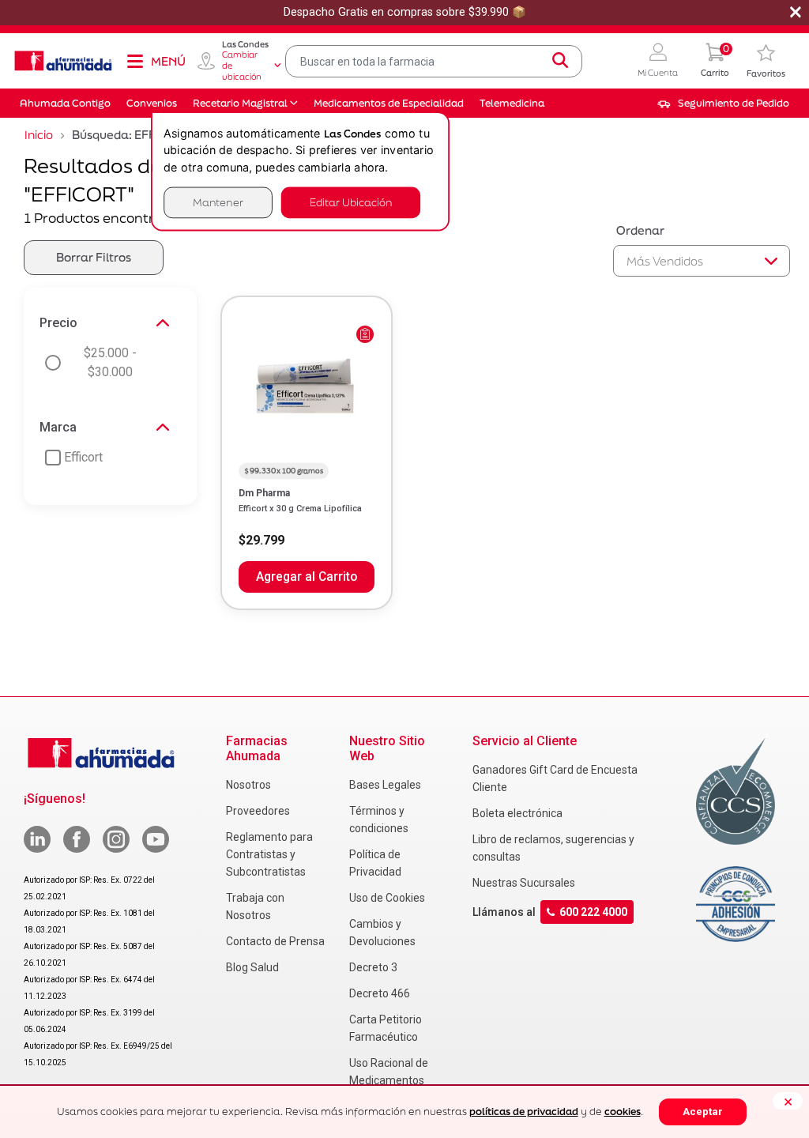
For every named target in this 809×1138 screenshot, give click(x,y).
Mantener (218, 202)
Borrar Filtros (93, 257)
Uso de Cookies (387, 897)
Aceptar (703, 1111)
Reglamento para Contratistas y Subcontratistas (269, 854)
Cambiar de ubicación (242, 65)
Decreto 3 (373, 967)
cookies (622, 1111)
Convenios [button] (151, 103)
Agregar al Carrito (306, 577)
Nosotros (248, 784)
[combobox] (433, 61)
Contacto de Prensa (275, 941)
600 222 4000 (593, 912)
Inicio (38, 134)
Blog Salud (252, 967)
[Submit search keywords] (560, 61)
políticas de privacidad (523, 1111)
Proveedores (258, 811)
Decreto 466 (379, 993)
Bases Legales (385, 784)
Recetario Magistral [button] (240, 103)
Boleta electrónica (517, 813)
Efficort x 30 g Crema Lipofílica (300, 508)
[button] (658, 61)
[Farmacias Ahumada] (63, 61)
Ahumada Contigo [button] (65, 103)
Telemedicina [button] (512, 103)
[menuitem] (723, 103)
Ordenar (640, 230)
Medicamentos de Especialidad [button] (389, 103)
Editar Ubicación (351, 202)
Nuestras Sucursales (523, 882)
